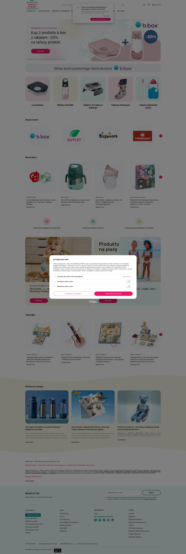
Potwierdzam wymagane (73, 293)
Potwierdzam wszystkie (113, 293)
